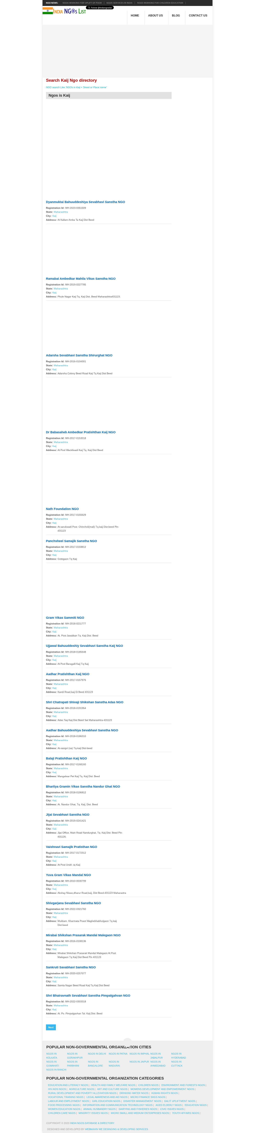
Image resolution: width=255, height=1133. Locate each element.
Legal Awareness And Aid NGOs (107, 1097)
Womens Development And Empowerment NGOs (162, 1089)
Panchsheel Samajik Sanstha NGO (71, 541)
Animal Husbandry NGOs (99, 1109)
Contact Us (198, 15)
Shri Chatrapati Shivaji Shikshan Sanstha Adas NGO (84, 702)
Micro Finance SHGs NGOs (147, 1097)
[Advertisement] (129, 49)
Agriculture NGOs (81, 1089)
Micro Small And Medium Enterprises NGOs (140, 1113)
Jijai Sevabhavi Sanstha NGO (67, 814)
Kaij (54, 215)
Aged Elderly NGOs (169, 1105)
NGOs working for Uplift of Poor (82, 3)
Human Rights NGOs (164, 1093)
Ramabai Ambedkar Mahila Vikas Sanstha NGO (81, 278)
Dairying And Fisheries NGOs (138, 1109)
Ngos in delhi (97, 1053)
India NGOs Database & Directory (92, 1123)
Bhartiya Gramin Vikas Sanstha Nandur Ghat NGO (83, 786)
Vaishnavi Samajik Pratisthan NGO (71, 847)
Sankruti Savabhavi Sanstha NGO (71, 967)
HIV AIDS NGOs (57, 1089)
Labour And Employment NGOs (68, 1101)
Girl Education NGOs (106, 1101)
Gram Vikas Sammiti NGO (65, 617)
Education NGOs (196, 1105)
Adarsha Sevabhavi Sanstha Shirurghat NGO (79, 355)
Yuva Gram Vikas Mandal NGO (68, 875)
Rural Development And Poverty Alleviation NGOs (82, 1093)
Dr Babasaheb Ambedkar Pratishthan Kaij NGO (81, 432)
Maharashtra (61, 211)
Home (135, 15)
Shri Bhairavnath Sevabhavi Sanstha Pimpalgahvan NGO (88, 995)
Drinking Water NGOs (134, 1093)
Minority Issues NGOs (93, 1113)
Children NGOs (148, 1085)
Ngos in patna (118, 1053)
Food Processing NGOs (64, 1105)
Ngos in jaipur (139, 1061)
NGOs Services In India (120, 3)
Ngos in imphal (140, 1053)
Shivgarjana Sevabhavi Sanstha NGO (73, 903)
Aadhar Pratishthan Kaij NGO (67, 674)
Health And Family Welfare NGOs (113, 1085)
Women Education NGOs (64, 1109)
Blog (176, 15)
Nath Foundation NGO (62, 509)
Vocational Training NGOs (65, 1097)
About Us (155, 15)
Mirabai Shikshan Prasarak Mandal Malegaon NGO (83, 935)
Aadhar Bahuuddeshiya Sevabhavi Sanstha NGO (82, 730)
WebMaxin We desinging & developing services (117, 1129)
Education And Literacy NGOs (68, 1085)
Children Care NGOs (61, 1113)
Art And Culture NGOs (112, 1089)
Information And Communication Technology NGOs (117, 1105)
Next (51, 1027)
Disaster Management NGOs (142, 1101)
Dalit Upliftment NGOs (179, 1101)
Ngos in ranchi (56, 1069)
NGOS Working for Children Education (160, 3)
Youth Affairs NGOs (185, 1113)
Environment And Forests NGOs (183, 1085)
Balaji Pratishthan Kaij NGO (66, 758)
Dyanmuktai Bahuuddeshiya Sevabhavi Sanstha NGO (85, 202)
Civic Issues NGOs (172, 1109)
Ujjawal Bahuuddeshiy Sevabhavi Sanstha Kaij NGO (84, 646)
